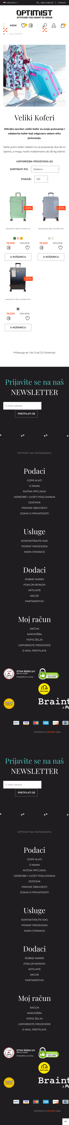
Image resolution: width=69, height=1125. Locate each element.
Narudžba (34, 634)
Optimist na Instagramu (34, 453)
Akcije (34, 596)
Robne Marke (34, 579)
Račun (34, 629)
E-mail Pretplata (34, 651)
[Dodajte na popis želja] (27, 248)
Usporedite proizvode (34, 645)
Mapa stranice (34, 552)
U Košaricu (18, 256)
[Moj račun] (54, 25)
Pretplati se (26, 413)
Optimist (51, 732)
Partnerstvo (34, 601)
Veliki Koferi (15, 34)
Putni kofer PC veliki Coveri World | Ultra (18, 299)
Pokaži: (26, 179)
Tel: (44, 3)
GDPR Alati (34, 480)
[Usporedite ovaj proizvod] (9, 248)
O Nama (34, 486)
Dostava (34, 502)
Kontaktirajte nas (34, 541)
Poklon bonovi (34, 585)
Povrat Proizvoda (34, 546)
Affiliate (34, 590)
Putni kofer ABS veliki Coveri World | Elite (51, 229)
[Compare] (31, 25)
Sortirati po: (19, 169)
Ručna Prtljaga (34, 491)
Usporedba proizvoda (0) (34, 161)
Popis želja (34, 640)
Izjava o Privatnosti (34, 513)
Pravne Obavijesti (34, 508)
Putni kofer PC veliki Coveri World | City (18, 229)
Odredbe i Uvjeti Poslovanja (34, 497)
